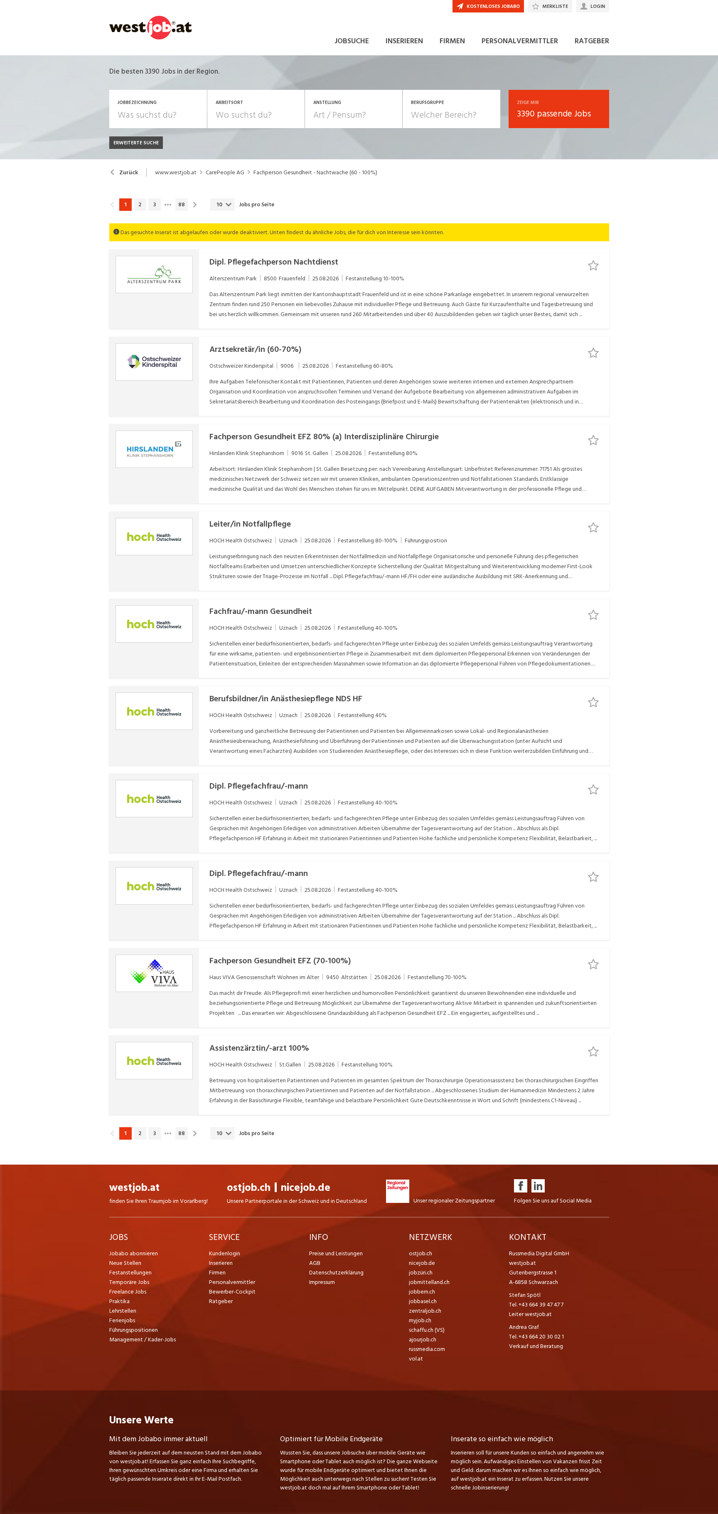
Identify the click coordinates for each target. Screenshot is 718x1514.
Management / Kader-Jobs (142, 1339)
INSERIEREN (404, 41)
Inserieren (221, 1263)
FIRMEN (452, 41)
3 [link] (154, 204)
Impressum (322, 1282)
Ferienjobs (122, 1320)
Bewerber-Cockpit (232, 1291)
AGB (314, 1263)
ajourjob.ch (422, 1339)
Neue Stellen (125, 1263)
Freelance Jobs (127, 1291)
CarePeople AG (225, 172)
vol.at (416, 1358)
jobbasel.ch (423, 1301)
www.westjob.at (176, 172)
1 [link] (125, 204)
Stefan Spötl (525, 1295)
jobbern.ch (422, 1291)
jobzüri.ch (421, 1272)
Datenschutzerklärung (336, 1272)
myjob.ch (420, 1320)
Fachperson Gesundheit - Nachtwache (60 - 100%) (315, 172)
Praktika (119, 1301)
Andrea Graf (524, 1327)
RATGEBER (592, 41)
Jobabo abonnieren (133, 1253)
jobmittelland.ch (429, 1282)
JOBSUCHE (351, 41)
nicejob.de (305, 1187)
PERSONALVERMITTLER (520, 41)
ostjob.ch (248, 1187)
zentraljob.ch (425, 1311)
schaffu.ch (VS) (427, 1330)
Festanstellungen (130, 1272)
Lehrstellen (122, 1311)
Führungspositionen (133, 1330)
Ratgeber (221, 1301)
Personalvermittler (232, 1282)
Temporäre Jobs (129, 1282)
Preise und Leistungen (336, 1253)
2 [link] (139, 204)
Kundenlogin (224, 1253)
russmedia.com (427, 1349)
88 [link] (181, 204)
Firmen (217, 1272)
